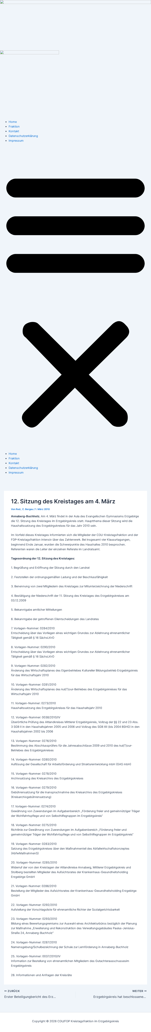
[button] (75, 299)
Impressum (16, 140)
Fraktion (14, 126)
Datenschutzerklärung (23, 136)
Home (13, 122)
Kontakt (14, 131)
